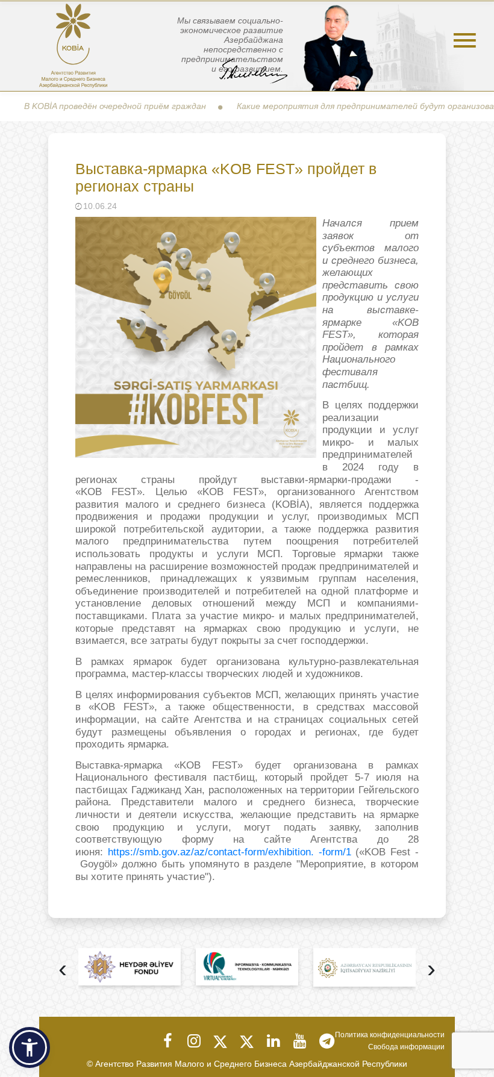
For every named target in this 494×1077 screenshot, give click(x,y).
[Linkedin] (273, 1041)
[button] (29, 1047)
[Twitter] (220, 1041)
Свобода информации (406, 1047)
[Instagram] (194, 1041)
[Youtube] (300, 1041)
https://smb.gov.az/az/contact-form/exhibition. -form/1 (229, 852)
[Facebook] (167, 1041)
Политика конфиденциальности (390, 1035)
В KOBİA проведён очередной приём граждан (93, 106)
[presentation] (62, 970)
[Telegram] (326, 1041)
